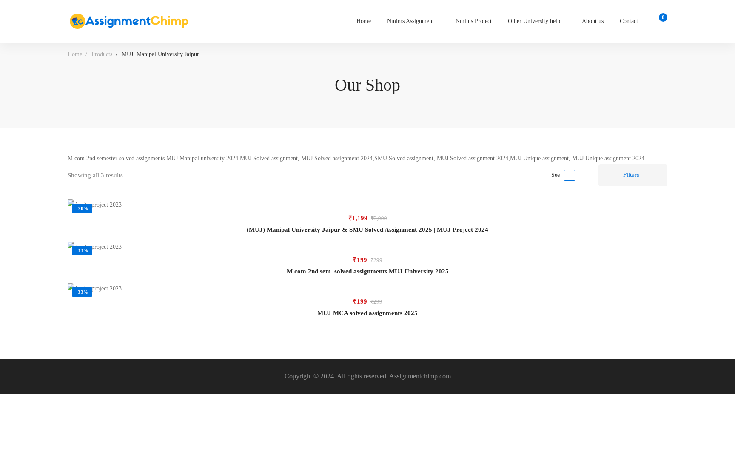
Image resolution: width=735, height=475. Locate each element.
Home (75, 54)
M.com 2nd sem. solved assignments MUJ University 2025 (368, 271)
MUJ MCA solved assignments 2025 (367, 313)
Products (101, 54)
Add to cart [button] (367, 205)
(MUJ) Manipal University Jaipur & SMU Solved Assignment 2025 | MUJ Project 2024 (367, 229)
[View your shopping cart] (660, 21)
